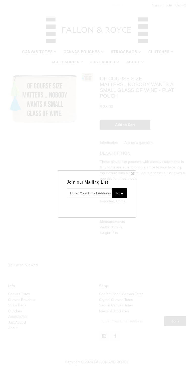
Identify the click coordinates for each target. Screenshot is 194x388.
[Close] (132, 173)
